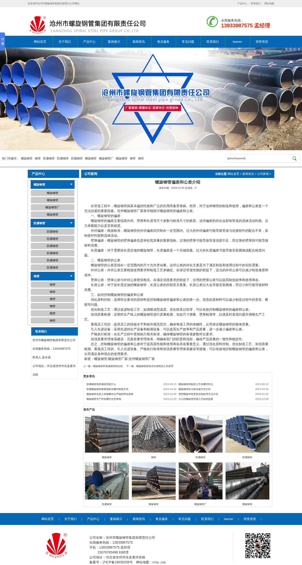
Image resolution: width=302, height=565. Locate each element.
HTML (155, 562)
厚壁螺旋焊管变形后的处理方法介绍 (198, 394)
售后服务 (163, 41)
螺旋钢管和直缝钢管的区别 (108, 366)
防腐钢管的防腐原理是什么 (101, 384)
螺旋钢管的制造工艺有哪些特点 (196, 384)
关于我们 (65, 41)
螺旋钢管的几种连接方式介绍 (195, 389)
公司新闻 (263, 173)
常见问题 (188, 41)
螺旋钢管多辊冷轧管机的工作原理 (154, 366)
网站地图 (269, 3)
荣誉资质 (262, 41)
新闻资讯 (139, 41)
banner (237, 41)
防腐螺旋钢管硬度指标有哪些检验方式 (107, 389)
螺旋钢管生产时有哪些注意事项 (103, 399)
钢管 (38, 158)
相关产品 (89, 409)
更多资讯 (89, 376)
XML (163, 562)
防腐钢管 (49, 158)
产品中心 (242, 3)
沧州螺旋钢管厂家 (130, 211)
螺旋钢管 (26, 158)
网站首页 (40, 41)
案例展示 (114, 41)
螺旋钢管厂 (106, 158)
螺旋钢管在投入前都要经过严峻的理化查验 (109, 394)
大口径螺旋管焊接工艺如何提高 (196, 399)
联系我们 (256, 3)
